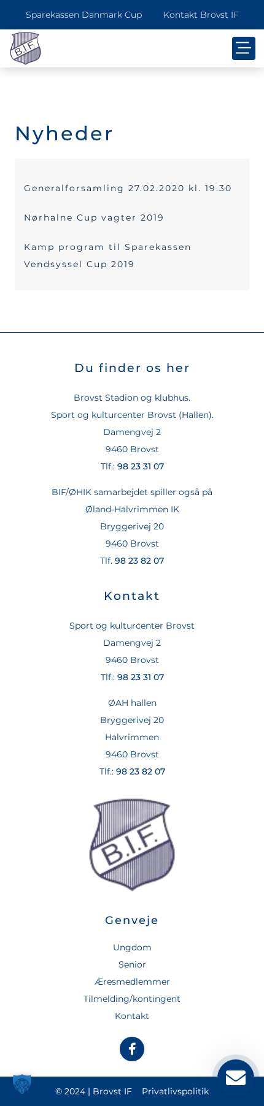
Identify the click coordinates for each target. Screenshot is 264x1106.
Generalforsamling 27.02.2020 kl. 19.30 (128, 188)
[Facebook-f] (132, 1049)
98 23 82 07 (139, 560)
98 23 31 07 (140, 466)
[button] (243, 48)
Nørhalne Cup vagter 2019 (94, 217)
